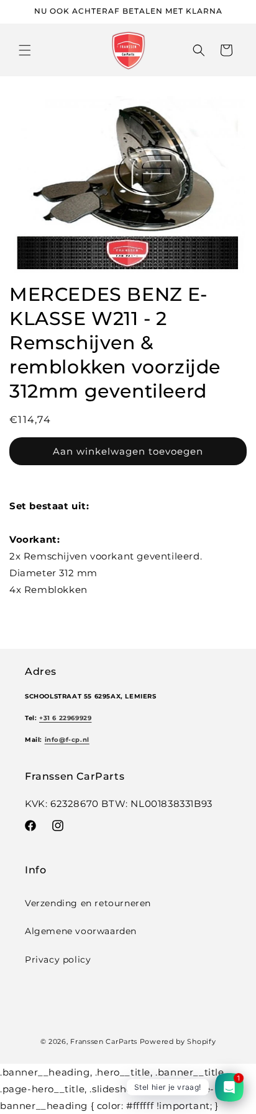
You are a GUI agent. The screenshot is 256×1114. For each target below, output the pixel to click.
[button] (25, 50)
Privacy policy (58, 959)
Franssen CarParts (103, 1041)
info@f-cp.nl (67, 740)
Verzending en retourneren (88, 903)
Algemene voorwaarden (81, 931)
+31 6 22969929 (65, 718)
